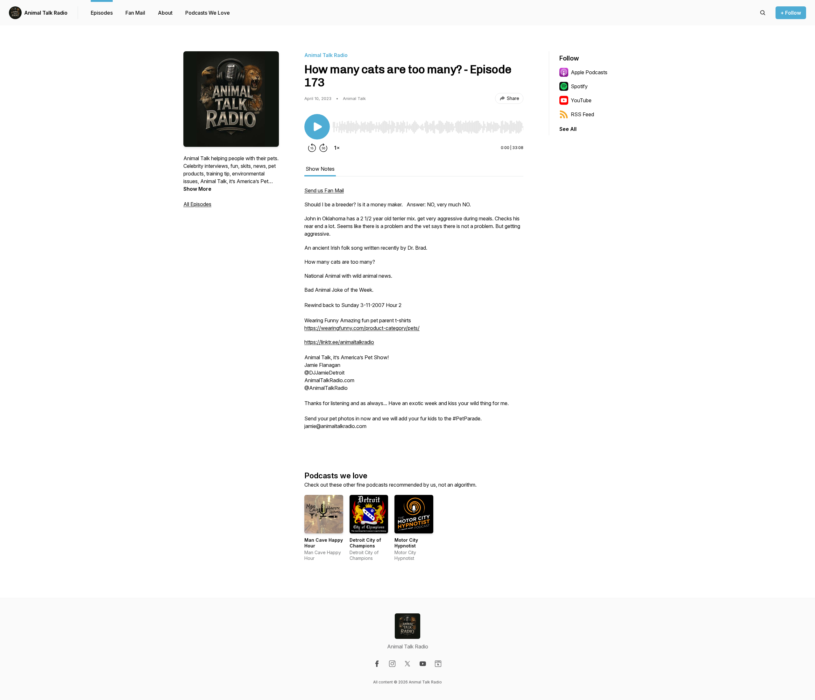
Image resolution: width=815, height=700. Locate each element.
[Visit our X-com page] (407, 664)
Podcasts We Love (207, 13)
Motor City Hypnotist (406, 542)
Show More (197, 189)
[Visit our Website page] (438, 664)
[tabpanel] (413, 318)
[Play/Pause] (317, 126)
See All (568, 129)
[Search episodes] (762, 13)
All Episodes (197, 204)
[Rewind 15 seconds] (312, 147)
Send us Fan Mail (324, 190)
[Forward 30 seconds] (323, 147)
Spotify (579, 86)
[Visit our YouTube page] (423, 664)
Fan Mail (135, 13)
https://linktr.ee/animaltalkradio (339, 342)
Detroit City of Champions (365, 542)
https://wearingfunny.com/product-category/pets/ (362, 328)
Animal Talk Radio (45, 13)
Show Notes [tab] (320, 169)
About (165, 13)
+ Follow (791, 13)
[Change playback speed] (336, 147)
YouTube (581, 100)
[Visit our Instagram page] (392, 664)
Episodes (102, 13)
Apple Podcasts (589, 72)
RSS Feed (582, 114)
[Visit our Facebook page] (377, 664)
